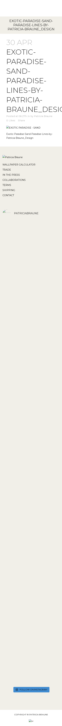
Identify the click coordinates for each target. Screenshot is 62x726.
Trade (6, 170)
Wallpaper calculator (18, 164)
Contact (8, 195)
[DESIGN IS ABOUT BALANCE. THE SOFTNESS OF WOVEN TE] (31, 601)
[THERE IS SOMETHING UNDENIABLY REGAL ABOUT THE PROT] (31, 374)
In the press (11, 175)
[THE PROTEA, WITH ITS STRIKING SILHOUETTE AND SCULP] (31, 342)
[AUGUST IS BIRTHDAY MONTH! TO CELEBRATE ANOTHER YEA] (31, 542)
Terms (6, 185)
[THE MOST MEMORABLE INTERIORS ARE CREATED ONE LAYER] (31, 656)
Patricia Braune (43, 116)
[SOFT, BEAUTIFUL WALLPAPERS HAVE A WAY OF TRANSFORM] (31, 248)
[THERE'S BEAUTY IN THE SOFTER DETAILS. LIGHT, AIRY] (31, 302)
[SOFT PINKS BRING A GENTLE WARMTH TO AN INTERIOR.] (31, 419)
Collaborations (14, 180)
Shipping (8, 190)
